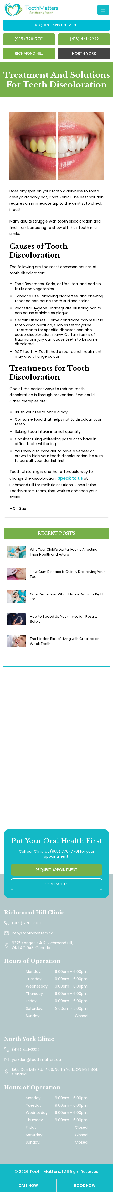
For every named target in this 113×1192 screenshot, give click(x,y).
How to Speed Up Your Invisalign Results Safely (63, 619)
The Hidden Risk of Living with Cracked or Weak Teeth (64, 641)
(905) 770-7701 (29, 39)
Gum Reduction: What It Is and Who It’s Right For (67, 597)
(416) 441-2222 (84, 39)
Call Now (28, 1185)
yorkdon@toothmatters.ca (36, 1059)
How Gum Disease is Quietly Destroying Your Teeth (67, 574)
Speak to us (70, 478)
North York (84, 53)
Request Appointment (56, 25)
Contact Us (57, 884)
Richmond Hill (29, 53)
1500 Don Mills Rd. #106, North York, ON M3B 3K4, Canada (55, 1072)
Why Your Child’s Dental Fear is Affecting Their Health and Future (63, 552)
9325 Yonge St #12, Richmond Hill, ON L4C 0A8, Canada (42, 945)
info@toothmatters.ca (32, 933)
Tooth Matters (44, 1171)
